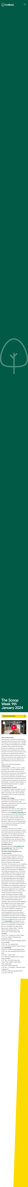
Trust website (8, 921)
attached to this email (17, 812)
